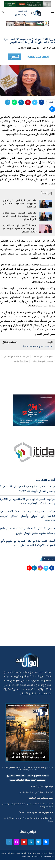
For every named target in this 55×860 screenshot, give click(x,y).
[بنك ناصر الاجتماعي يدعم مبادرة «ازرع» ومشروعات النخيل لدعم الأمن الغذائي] (45, 216)
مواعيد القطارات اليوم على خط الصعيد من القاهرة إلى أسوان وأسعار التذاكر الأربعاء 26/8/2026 (27, 516)
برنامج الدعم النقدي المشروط (43, 356)
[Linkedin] (31, 842)
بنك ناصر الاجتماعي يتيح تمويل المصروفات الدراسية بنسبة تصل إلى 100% (20, 204)
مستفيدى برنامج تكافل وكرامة (42, 361)
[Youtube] (24, 842)
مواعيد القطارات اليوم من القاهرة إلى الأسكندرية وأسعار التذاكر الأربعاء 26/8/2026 (27, 489)
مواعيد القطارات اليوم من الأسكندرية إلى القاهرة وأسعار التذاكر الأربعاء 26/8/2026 (27, 501)
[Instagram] (16, 842)
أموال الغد (47, 48)
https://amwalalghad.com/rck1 (38, 346)
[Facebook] (46, 842)
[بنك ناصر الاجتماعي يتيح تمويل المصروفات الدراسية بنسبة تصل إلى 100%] (45, 204)
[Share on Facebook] (41, 102)
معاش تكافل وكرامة (21, 361)
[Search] (2, 13)
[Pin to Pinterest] (28, 102)
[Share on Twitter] (35, 102)
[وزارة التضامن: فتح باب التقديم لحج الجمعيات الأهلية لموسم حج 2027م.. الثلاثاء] (45, 228)
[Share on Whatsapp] (14, 102)
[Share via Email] (52, 109)
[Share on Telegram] (7, 102)
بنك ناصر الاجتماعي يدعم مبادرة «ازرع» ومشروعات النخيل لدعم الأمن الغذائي (20, 216)
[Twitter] (38, 842)
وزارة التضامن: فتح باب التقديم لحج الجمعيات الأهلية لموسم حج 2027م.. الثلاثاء (20, 228)
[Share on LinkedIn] (21, 102)
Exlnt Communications (43, 856)
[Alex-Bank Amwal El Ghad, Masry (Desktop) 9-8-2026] (27, 3)
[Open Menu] (52, 13)
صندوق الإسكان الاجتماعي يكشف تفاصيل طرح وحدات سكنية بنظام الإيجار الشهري (27, 531)
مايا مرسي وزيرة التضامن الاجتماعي (16, 356)
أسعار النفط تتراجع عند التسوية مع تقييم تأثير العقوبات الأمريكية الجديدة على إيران (27, 543)
